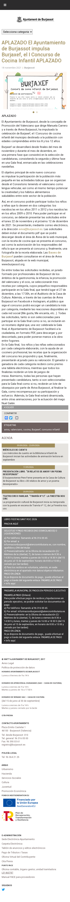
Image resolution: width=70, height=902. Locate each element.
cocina (27, 429)
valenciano (16, 429)
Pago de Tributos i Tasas (15, 852)
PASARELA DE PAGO (51, 580)
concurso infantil (51, 429)
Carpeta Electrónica (12, 843)
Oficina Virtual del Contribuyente (18, 857)
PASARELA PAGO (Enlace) (17, 595)
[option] (34, 90)
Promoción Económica (14, 791)
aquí (13, 583)
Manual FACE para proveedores (18, 877)
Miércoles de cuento (15, 450)
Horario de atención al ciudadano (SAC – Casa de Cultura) (32, 683)
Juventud (6, 787)
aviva (7, 429)
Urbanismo (7, 769)
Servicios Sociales (11, 778)
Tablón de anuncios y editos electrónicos (23, 848)
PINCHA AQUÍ (11, 524)
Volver (9, 407)
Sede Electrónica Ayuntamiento (18, 839)
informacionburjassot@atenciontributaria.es (27, 544)
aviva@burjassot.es (31, 229)
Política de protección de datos (18, 667)
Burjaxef (36, 429)
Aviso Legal (8, 663)
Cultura (5, 782)
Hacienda (7, 773)
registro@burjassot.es (13, 744)
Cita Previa (7, 715)
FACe (11, 865)
